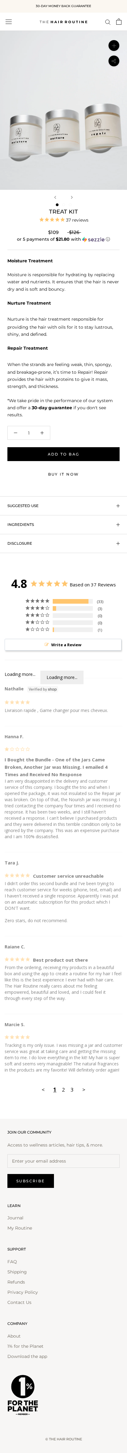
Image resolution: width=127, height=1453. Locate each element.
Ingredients (20, 524)
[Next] (72, 197)
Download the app (27, 1356)
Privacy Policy (22, 1292)
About (14, 1336)
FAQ (12, 1261)
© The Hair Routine (63, 1439)
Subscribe (30, 1181)
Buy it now (63, 474)
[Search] (108, 21)
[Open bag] (118, 22)
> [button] (83, 1089)
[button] (63, 239)
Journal (15, 1218)
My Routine (19, 1228)
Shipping (17, 1272)
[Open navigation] (9, 21)
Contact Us (19, 1302)
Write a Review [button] (66, 644)
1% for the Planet (25, 1346)
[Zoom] (114, 45)
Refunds (16, 1282)
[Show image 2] (63, 204)
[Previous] (55, 197)
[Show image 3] (70, 204)
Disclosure (19, 543)
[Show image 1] (57, 204)
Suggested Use (23, 505)
